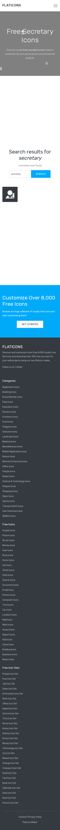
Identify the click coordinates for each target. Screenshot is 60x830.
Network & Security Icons (14, 461)
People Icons (8, 471)
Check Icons (8, 570)
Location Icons (9, 614)
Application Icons (11, 387)
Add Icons (7, 639)
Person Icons (8, 595)
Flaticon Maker (30, 822)
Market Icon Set (10, 758)
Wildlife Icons (9, 516)
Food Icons (7, 421)
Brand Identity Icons (12, 397)
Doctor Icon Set (10, 738)
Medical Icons (9, 441)
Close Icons (8, 644)
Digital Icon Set (9, 708)
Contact (22, 817)
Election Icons (9, 412)
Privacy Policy (35, 817)
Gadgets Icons (9, 426)
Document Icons (10, 585)
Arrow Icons (8, 540)
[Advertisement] (30, 112)
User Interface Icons (12, 511)
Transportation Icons (12, 506)
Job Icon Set (8, 683)
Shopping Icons (10, 491)
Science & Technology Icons (16, 481)
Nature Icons (8, 456)
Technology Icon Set (12, 748)
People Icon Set (10, 674)
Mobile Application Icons (14, 451)
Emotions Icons (10, 416)
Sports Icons (8, 501)
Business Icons (9, 654)
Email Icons (8, 590)
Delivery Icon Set (10, 733)
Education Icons (10, 407)
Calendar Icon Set (11, 788)
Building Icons (9, 649)
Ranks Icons (8, 476)
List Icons (7, 565)
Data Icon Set (9, 793)
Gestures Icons (9, 431)
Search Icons (8, 580)
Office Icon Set (9, 703)
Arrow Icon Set (9, 723)
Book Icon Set (9, 783)
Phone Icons (8, 535)
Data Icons (7, 402)
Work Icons (7, 624)
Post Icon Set (9, 678)
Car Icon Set (8, 753)
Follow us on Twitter (12, 367)
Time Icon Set (9, 718)
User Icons (7, 550)
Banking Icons (9, 392)
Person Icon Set (10, 803)
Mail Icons (7, 619)
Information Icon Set (12, 693)
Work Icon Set (9, 698)
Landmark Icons (10, 436)
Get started (30, 324)
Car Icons (7, 609)
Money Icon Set (10, 743)
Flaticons (11, 5)
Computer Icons (10, 600)
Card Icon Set (9, 778)
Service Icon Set (10, 713)
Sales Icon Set (9, 688)
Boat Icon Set (9, 798)
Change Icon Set (10, 763)
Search (41, 174)
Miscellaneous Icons (12, 446)
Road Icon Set (9, 773)
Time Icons (7, 605)
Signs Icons (8, 496)
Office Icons (8, 466)
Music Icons (8, 659)
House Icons (8, 629)
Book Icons (7, 555)
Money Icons (8, 545)
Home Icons (8, 560)
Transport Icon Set (11, 768)
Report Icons (8, 634)
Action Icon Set (10, 728)
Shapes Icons (9, 486)
